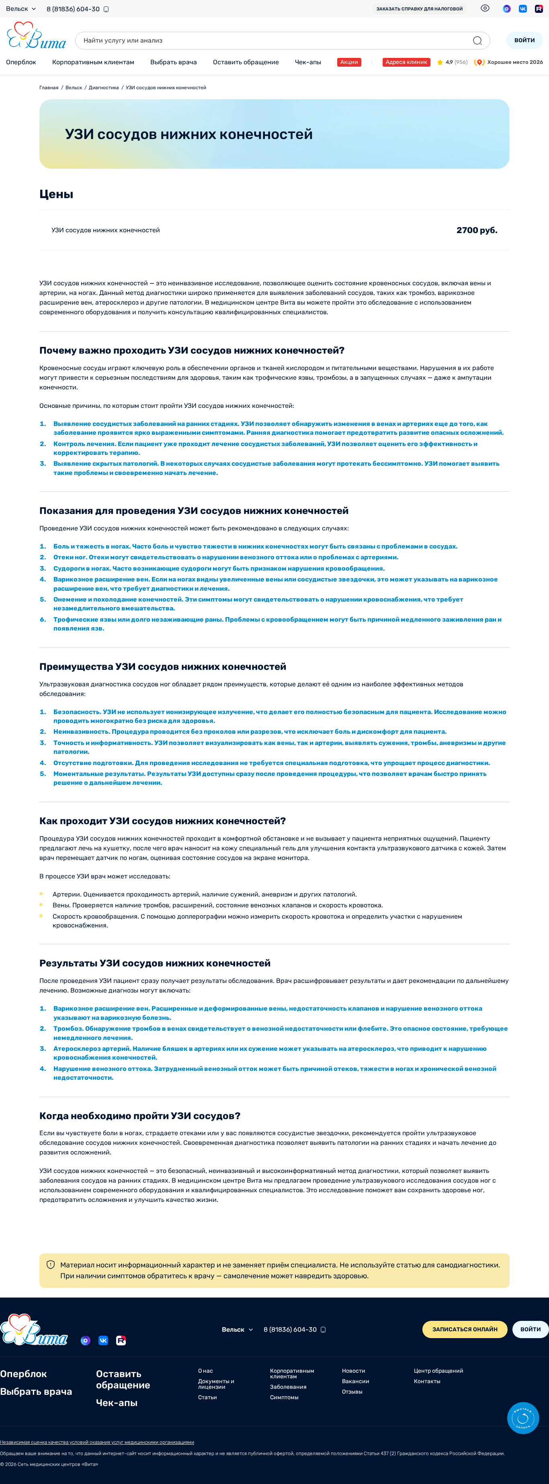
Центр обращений (438, 1371)
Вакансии (355, 1381)
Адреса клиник (406, 62)
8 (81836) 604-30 (73, 9)
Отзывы (352, 1392)
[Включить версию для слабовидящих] (485, 8)
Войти (524, 40)
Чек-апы (308, 62)
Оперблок (21, 62)
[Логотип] (36, 35)
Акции (349, 62)
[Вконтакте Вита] (523, 9)
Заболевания (288, 1387)
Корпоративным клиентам (93, 62)
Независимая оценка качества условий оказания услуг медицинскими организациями (97, 1442)
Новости (353, 1371)
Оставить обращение (246, 62)
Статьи (207, 1397)
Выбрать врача (173, 62)
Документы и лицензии (216, 1384)
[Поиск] (477, 40)
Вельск (17, 9)
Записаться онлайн (465, 1329)
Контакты (427, 1381)
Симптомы (284, 1397)
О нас (205, 1371)
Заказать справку (420, 9)
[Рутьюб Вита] (539, 9)
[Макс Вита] (507, 9)
